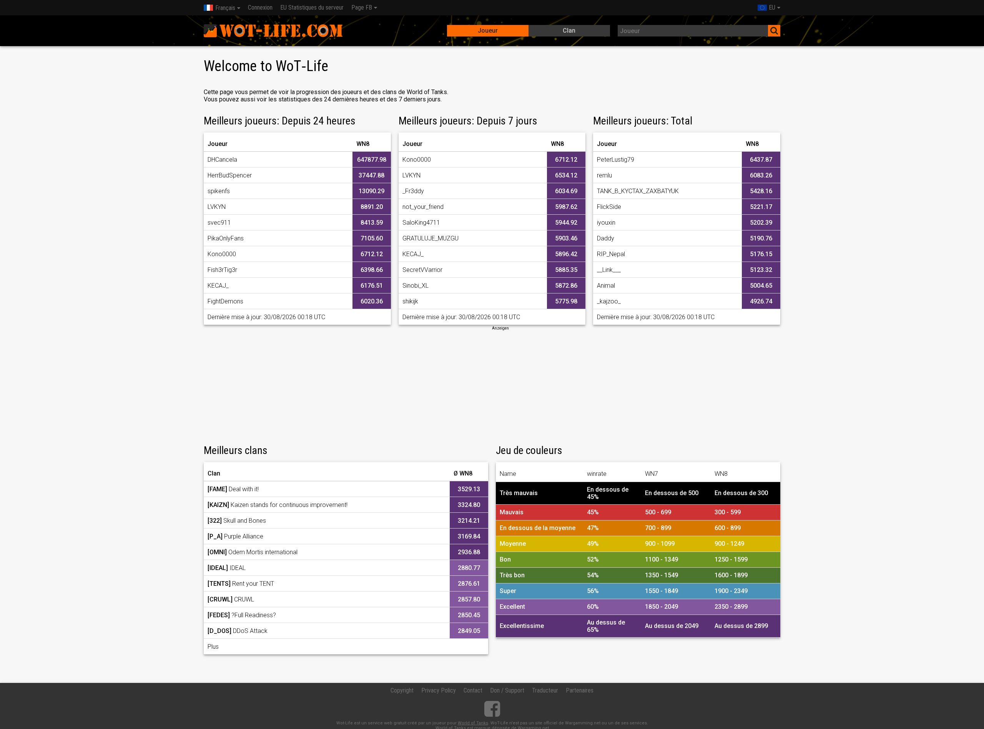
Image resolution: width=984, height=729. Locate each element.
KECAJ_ (218, 285)
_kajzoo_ (609, 301)
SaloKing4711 (421, 222)
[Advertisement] (492, 385)
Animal (606, 285)
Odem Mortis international (253, 552)
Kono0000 (222, 254)
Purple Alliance (235, 536)
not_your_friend (423, 206)
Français (225, 8)
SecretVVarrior (422, 269)
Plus (213, 646)
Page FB (361, 7)
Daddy (605, 238)
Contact (473, 690)
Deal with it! (233, 489)
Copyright (402, 690)
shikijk (410, 301)
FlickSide (609, 206)
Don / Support (507, 690)
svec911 (219, 222)
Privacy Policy (438, 690)
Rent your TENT (241, 583)
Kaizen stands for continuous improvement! (277, 505)
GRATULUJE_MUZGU (430, 238)
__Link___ (609, 269)
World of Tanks (473, 723)
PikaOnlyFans (226, 238)
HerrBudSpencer (230, 175)
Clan (569, 30)
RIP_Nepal (611, 254)
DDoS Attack (238, 631)
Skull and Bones (237, 520)
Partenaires (579, 690)
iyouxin (606, 222)
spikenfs (219, 191)
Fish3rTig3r (222, 269)
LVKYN (217, 206)
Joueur (488, 30)
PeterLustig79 (615, 159)
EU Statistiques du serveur (312, 7)
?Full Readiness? (242, 615)
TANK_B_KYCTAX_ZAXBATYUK (638, 191)
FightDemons (225, 301)
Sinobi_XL (415, 285)
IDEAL (227, 568)
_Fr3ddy (413, 191)
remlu (604, 175)
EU (772, 7)
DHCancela (222, 159)
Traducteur (545, 690)
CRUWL (231, 599)
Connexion (260, 7)
